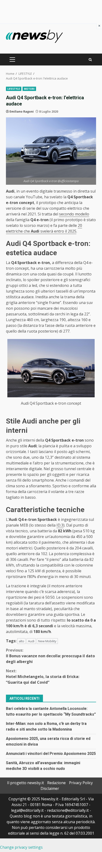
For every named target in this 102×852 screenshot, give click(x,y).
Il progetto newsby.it (25, 782)
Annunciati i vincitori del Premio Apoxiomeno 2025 (51, 753)
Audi (31, 641)
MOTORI (29, 88)
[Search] (90, 59)
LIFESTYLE (13, 88)
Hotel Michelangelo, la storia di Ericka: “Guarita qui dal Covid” (42, 676)
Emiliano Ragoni (21, 112)
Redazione (56, 782)
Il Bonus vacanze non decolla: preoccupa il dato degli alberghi (50, 656)
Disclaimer (50, 788)
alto (21, 641)
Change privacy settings (21, 847)
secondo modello (74, 214)
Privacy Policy (81, 782)
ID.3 (59, 525)
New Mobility (47, 641)
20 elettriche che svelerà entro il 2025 (44, 228)
